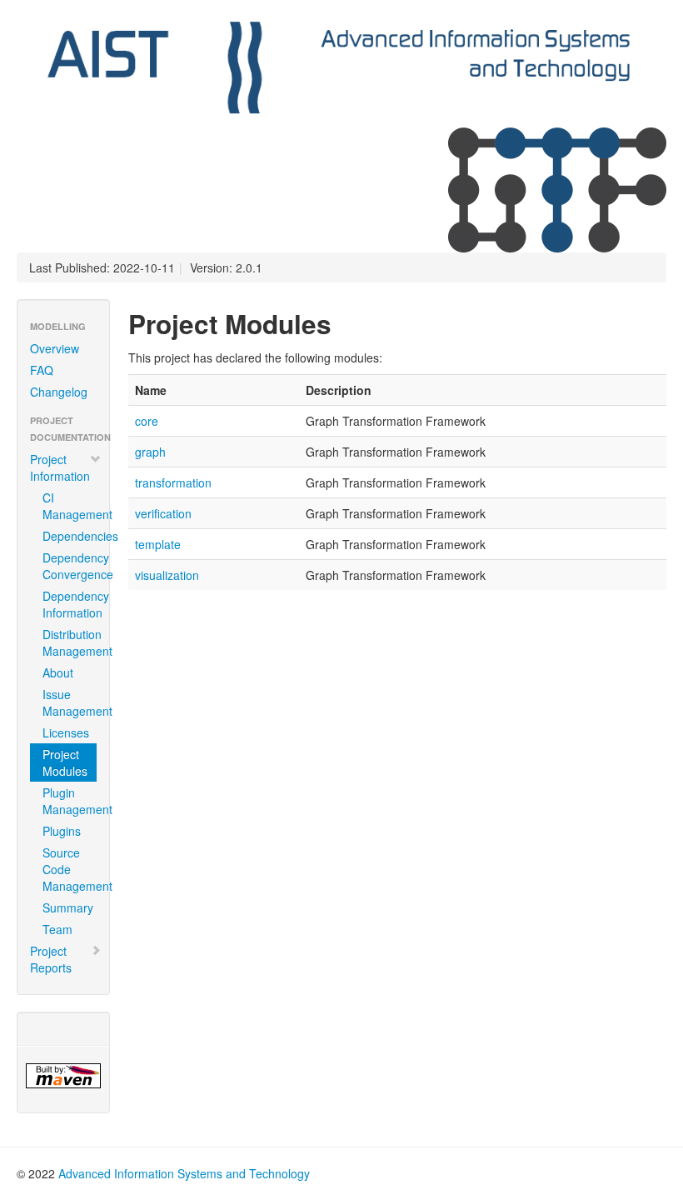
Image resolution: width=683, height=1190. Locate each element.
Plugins (61, 830)
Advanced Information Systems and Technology (184, 1173)
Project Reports (51, 959)
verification (163, 513)
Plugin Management (69, 801)
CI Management (69, 505)
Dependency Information (69, 604)
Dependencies (69, 536)
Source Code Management (69, 869)
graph (150, 451)
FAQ (41, 370)
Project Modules (64, 762)
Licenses (65, 732)
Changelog (58, 391)
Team (57, 929)
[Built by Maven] (63, 1075)
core (146, 420)
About (57, 672)
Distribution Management (69, 642)
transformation (173, 482)
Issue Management (69, 702)
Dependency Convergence (69, 565)
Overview (54, 348)
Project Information (60, 467)
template (158, 544)
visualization (167, 575)
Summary (67, 907)
